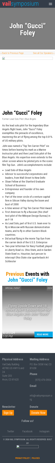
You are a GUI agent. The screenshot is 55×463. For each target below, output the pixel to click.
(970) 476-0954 (43, 379)
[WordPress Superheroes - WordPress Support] (28, 450)
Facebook (27, 431)
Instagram (44, 431)
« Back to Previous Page (12, 53)
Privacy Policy (22, 458)
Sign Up (8, 412)
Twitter (10, 431)
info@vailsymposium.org (41, 397)
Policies (36, 458)
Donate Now (38, 412)
